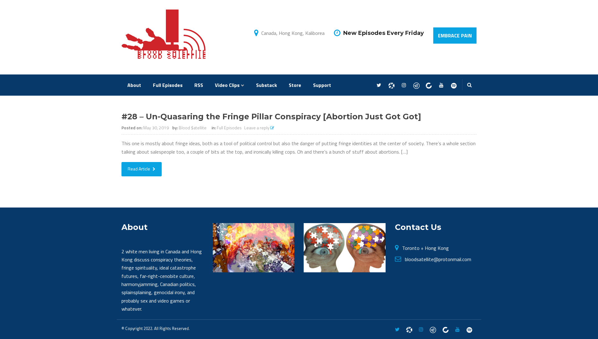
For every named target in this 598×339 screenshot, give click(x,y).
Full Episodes (168, 85)
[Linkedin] (429, 85)
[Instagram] (404, 85)
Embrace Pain (455, 35)
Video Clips (227, 85)
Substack (266, 85)
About (134, 85)
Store (295, 85)
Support (322, 85)
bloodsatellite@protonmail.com (438, 259)
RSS (198, 85)
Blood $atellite (192, 127)
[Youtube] (441, 85)
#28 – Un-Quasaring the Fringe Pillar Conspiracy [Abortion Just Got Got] (271, 116)
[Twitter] (379, 85)
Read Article (139, 168)
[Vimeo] (453, 85)
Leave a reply (257, 127)
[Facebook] (391, 85)
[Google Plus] (416, 85)
